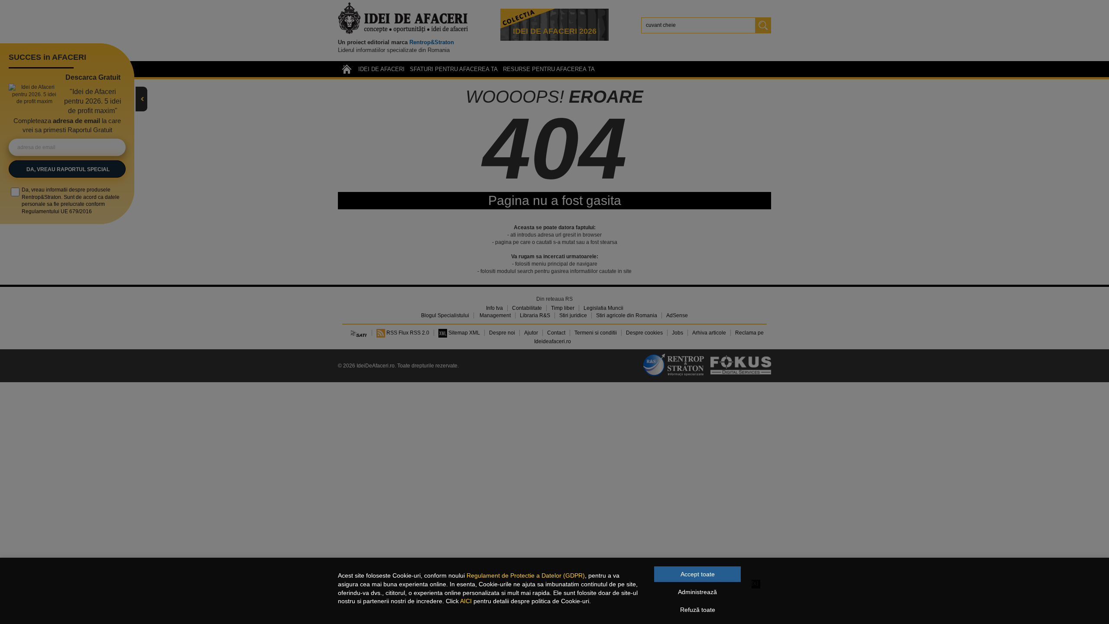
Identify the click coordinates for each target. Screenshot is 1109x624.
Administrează (697, 591)
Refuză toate (697, 609)
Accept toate (698, 574)
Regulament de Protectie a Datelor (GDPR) (526, 575)
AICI (466, 601)
